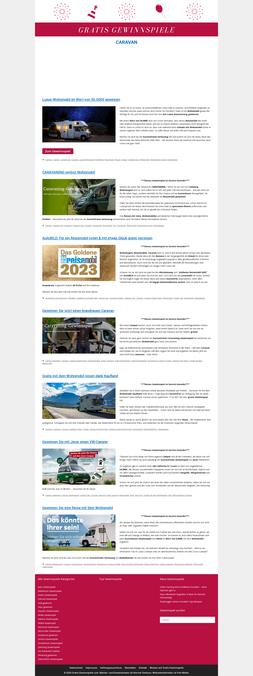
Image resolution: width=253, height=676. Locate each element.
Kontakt (143, 667)
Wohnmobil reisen (145, 225)
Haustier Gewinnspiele (48, 611)
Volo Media (183, 672)
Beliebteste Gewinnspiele (50, 591)
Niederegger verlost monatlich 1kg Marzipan (181, 601)
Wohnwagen (172, 159)
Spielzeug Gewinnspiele (49, 647)
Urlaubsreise (133, 159)
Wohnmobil (144, 159)
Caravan (74, 159)
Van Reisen (121, 225)
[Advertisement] (126, 72)
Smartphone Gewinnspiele (50, 643)
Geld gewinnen (45, 603)
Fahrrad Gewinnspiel (47, 599)
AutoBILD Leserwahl (85, 298)
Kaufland (73, 429)
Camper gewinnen (52, 361)
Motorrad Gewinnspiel (48, 627)
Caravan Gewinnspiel (78, 361)
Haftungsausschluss (111, 667)
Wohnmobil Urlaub (158, 159)
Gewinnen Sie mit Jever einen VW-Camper (75, 442)
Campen (48, 159)
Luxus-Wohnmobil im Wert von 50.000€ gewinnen (81, 99)
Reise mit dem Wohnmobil (132, 564)
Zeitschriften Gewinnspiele (50, 659)
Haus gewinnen (45, 607)
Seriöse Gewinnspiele (48, 639)
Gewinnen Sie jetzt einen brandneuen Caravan (78, 311)
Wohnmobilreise (150, 429)
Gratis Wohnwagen (139, 361)
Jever (132, 495)
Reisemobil (109, 159)
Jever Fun (139, 495)
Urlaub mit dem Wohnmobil (120, 429)
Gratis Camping (107, 361)
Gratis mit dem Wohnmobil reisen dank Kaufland (80, 376)
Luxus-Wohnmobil (86, 159)
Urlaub (124, 159)
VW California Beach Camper (180, 495)
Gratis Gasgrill (112, 495)
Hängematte (124, 495)
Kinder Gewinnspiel (47, 615)
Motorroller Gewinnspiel (49, 631)
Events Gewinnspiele (47, 595)
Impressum (91, 667)
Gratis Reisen (76, 564)
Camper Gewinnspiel (70, 495)
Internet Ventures (142, 672)
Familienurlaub (94, 361)
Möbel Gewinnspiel (47, 623)
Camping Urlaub (116, 298)
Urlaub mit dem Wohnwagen (155, 495)
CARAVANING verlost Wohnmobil (68, 172)
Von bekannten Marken (49, 651)
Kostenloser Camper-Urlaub (159, 361)
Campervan (65, 159)
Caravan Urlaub (150, 298)
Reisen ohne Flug (151, 564)
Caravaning (97, 225)
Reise (160, 298)
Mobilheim (99, 159)
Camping (68, 225)
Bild (95, 298)
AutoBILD (72, 298)
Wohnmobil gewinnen (183, 564)
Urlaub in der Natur (180, 361)
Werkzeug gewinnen (47, 655)
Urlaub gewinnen (166, 564)
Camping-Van (78, 225)
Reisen (117, 159)
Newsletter (130, 667)
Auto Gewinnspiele (46, 587)
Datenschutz (76, 667)
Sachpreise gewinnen (48, 635)
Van (114, 225)
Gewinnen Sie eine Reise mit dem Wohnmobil (77, 508)
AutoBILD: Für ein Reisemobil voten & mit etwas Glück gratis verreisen (97, 238)
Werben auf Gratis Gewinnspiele (167, 667)
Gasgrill (102, 495)
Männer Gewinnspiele (48, 619)
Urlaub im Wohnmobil (99, 429)
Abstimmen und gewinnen (56, 298)
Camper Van (58, 225)
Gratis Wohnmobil (122, 361)
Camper (56, 159)
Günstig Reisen (89, 564)
